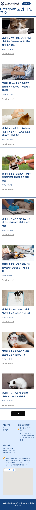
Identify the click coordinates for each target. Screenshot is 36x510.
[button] (33, 3)
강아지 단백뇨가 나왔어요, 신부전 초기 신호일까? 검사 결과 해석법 (16, 222)
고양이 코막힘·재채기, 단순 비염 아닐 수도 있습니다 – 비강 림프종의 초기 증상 (16, 41)
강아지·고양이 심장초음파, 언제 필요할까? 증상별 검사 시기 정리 (16, 267)
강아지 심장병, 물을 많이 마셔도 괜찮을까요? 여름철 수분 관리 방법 (16, 177)
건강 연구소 (6, 430)
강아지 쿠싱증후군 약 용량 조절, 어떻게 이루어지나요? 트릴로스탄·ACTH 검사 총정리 (16, 132)
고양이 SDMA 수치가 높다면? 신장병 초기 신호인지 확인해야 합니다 (16, 86)
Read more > (8, 54)
